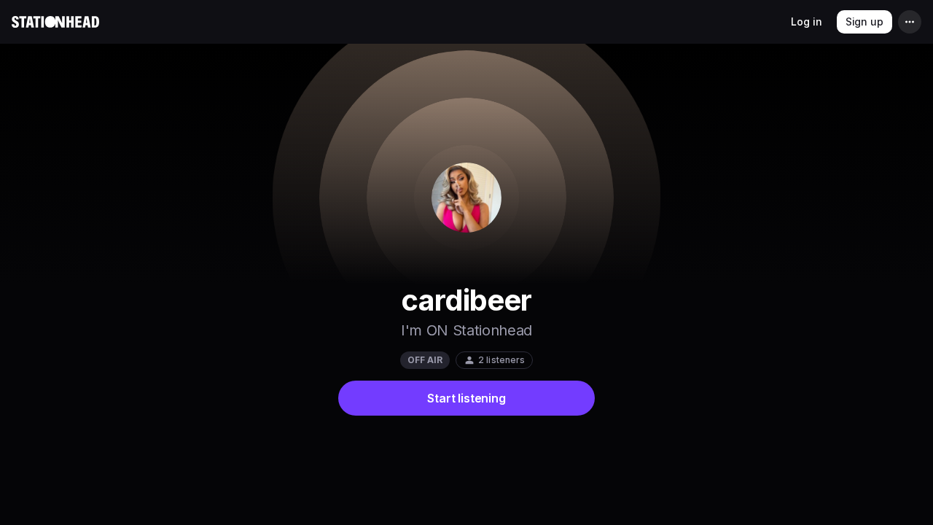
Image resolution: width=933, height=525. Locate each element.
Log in (806, 21)
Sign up (864, 21)
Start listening (466, 398)
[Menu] (909, 22)
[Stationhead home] (55, 22)
